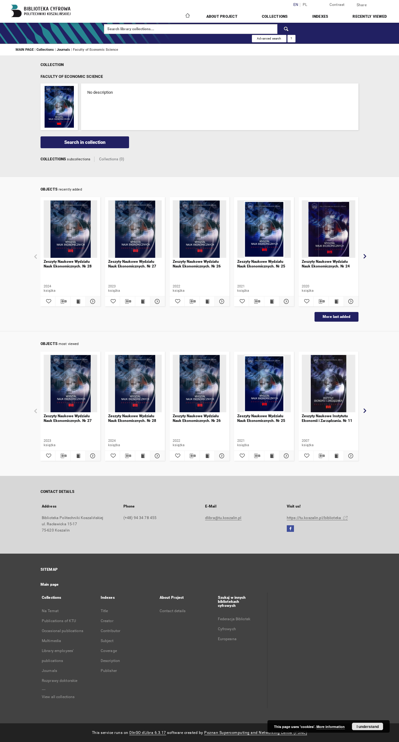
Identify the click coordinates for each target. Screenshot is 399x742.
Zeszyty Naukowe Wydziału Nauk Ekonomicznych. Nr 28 (68, 263)
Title (104, 611)
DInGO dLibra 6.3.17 (147, 732)
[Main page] (187, 16)
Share (362, 5)
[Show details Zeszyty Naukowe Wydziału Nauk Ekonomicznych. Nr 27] (156, 301)
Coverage (109, 651)
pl (305, 5)
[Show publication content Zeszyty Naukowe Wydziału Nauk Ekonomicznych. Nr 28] (78, 301)
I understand (368, 726)
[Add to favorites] (48, 301)
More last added (336, 316)
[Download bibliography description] (62, 301)
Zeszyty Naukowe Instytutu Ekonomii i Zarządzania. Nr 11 (327, 418)
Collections (275, 16)
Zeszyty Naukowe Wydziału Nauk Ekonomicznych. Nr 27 (132, 263)
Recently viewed (370, 16)
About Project (222, 16)
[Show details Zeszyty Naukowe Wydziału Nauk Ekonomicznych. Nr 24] (350, 301)
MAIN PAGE (25, 49)
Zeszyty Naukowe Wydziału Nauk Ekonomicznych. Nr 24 (326, 263)
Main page (50, 584)
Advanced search (269, 38)
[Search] (286, 29)
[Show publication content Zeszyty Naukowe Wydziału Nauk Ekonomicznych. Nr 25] (271, 301)
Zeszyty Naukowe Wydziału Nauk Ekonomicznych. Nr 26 (197, 263)
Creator (107, 621)
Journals (64, 49)
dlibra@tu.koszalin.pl (223, 518)
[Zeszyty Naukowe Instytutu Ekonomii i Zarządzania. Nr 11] (328, 384)
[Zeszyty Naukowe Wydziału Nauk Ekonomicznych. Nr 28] (70, 229)
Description (110, 661)
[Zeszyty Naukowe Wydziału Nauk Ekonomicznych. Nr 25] (264, 229)
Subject (107, 641)
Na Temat (50, 611)
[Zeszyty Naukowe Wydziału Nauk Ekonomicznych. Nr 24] (328, 229)
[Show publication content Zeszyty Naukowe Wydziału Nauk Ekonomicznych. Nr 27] (142, 301)
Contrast (337, 4)
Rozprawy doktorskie (59, 680)
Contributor (110, 631)
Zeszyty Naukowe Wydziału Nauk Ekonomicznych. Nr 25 (261, 263)
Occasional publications (62, 631)
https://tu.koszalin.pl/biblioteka (314, 518)
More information (330, 726)
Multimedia (51, 641)
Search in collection (84, 142)
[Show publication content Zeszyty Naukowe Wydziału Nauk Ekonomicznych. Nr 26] (207, 301)
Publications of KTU (59, 621)
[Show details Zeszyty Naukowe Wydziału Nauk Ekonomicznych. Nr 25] (285, 301)
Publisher (109, 671)
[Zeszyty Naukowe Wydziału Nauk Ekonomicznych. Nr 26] (199, 229)
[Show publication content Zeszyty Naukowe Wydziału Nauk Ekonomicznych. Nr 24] (336, 301)
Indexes (320, 16)
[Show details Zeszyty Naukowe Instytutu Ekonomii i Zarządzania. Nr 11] (350, 456)
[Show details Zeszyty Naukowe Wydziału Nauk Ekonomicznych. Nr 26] (221, 301)
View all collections (58, 697)
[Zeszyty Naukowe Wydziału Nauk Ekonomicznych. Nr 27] (134, 229)
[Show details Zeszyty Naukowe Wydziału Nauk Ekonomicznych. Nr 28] (92, 301)
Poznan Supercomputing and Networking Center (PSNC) (255, 732)
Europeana (227, 639)
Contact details (173, 611)
